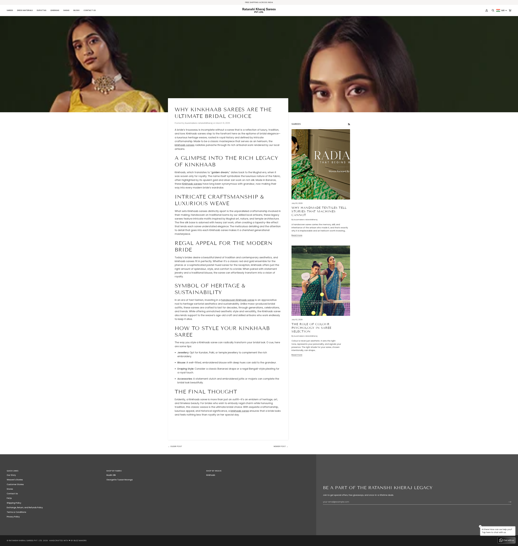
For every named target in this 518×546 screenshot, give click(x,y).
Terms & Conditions (16, 512)
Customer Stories (15, 484)
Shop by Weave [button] (213, 471)
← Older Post (175, 446)
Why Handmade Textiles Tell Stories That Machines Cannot (319, 211)
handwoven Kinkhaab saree (237, 300)
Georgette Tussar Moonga (119, 479)
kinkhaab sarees (184, 145)
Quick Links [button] (12, 471)
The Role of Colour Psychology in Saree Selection (311, 327)
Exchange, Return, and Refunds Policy (25, 507)
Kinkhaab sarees (192, 183)
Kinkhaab (210, 475)
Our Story (11, 475)
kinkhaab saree (240, 411)
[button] (11, 10)
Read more (297, 235)
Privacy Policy (13, 516)
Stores (10, 489)
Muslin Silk (111, 475)
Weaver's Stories (15, 479)
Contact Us (12, 493)
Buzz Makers (80, 540)
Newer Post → (281, 446)
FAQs (9, 498)
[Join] (507, 502)
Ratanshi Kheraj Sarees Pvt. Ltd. (25, 540)
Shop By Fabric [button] (114, 471)
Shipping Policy (14, 503)
